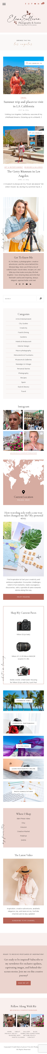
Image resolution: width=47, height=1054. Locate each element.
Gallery (26, 1031)
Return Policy (29, 1035)
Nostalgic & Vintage (23, 364)
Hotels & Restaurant (23, 341)
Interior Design (23, 346)
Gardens (23, 337)
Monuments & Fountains (23, 355)
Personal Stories (23, 369)
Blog (35, 1031)
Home (9, 1031)
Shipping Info (14, 1035)
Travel (23, 97)
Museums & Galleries (33, 167)
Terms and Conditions (30, 1033)
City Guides (23, 323)
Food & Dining (23, 332)
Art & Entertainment (13, 167)
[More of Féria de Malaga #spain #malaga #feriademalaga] (13, 420)
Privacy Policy (11, 1033)
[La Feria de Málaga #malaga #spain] (34, 420)
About (17, 1031)
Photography (23, 373)
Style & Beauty (23, 387)
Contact (31, 1037)
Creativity (23, 328)
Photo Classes (18, 1037)
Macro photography (23, 351)
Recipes (23, 378)
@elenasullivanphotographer (23, 453)
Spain (23, 382)
